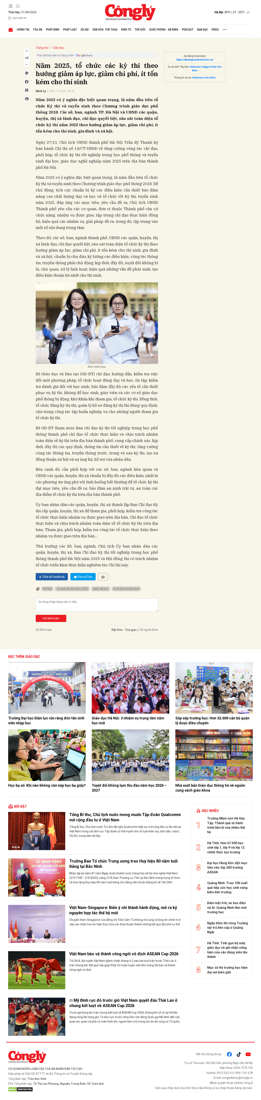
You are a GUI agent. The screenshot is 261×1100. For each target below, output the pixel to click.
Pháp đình (52, 29)
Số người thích (149, 629)
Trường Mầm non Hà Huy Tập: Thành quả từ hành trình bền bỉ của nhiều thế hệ (226, 825)
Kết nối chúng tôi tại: (209, 1054)
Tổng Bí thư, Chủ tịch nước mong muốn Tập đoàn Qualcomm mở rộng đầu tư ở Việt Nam (125, 817)
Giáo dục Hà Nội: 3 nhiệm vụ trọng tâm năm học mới (128, 720)
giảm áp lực (100, 588)
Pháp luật (70, 29)
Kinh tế (126, 29)
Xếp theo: (117, 629)
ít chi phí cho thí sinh (126, 588)
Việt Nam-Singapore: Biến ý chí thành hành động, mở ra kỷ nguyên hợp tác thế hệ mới (123, 910)
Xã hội (85, 29)
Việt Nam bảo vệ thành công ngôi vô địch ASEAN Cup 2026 (123, 953)
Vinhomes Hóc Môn (204, 77)
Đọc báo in (19, 18)
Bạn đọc (202, 29)
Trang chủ (42, 47)
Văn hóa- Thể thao (104, 29)
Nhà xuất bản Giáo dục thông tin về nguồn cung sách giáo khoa (210, 787)
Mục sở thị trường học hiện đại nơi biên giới (227, 970)
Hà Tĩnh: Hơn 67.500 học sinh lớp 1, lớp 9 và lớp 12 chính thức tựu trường (225, 847)
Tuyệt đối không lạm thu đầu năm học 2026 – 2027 (129, 787)
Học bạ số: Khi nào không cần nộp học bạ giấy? (47, 785)
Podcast (188, 29)
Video (215, 29)
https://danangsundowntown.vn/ (194, 59)
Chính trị (23, 29)
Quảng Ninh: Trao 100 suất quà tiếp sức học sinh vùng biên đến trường (227, 887)
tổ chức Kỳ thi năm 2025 (72, 588)
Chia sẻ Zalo (84, 576)
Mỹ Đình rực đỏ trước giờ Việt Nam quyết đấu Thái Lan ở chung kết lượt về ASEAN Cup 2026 (123, 1003)
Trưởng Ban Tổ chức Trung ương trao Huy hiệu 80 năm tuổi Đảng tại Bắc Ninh (123, 864)
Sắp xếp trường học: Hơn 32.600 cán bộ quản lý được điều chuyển (212, 720)
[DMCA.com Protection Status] (68, 1089)
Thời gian (131, 630)
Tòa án (37, 29)
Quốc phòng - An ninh (163, 29)
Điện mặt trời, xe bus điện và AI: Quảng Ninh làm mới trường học (227, 907)
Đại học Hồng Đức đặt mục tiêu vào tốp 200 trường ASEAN (227, 867)
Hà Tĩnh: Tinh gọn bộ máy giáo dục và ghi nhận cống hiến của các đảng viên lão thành (227, 950)
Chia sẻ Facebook (53, 576)
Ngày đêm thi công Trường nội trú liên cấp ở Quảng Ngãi (227, 927)
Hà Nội (47, 588)
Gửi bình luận (51, 618)
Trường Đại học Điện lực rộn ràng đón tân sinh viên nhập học (46, 720)
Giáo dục (58, 47)
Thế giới (140, 29)
